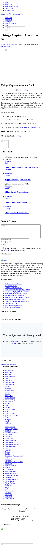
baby (6, 378)
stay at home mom (11, 473)
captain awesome (25, 127)
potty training (9, 458)
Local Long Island (11, 429)
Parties (7, 452)
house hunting (10, 427)
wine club (8, 497)
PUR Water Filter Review (14, 305)
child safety (9, 396)
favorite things (10, 409)
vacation (8, 493)
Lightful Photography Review (15, 295)
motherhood (9, 442)
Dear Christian (10, 398)
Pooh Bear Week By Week (14, 456)
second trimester (10, 471)
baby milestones (10, 382)
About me (8, 372)
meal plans (8, 434)
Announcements (10, 376)
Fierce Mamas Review (12, 307)
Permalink (8, 161)
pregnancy (8, 460)
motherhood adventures (13, 444)
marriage (8, 431)
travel (7, 487)
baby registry (9, 384)
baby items (8, 380)
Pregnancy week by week (14, 462)
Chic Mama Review (12, 303)
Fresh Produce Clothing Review (16, 293)
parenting (8, 450)
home (7, 425)
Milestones (8, 436)
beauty (7, 386)
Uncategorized (10, 491)
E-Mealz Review (11, 286)
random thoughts (10, 466)
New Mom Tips (10, 446)
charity (7, 394)
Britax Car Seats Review (13, 284)
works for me (9, 499)
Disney (7, 403)
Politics (7, 454)
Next (8, 46)
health (7, 421)
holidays (8, 423)
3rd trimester (9, 370)
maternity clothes (11, 433)
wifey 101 (8, 495)
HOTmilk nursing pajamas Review (17, 297)
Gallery (7, 163)
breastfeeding (9, 390)
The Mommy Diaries (12, 479)
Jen (4, 127)
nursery (7, 448)
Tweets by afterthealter (8, 364)
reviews (7, 467)
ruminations (9, 469)
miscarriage (9, 438)
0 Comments (35, 127)
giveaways (8, 419)
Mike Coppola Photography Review (17, 301)
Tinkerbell (8, 485)
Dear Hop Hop (10, 400)
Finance (7, 411)
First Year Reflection (12, 415)
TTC (6, 489)
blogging (8, 388)
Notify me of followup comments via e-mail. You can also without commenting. (21, 249)
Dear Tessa (9, 401)
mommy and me (10, 440)
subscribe (7, 250)
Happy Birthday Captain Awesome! (18, 180)
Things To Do (10, 483)
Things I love (9, 481)
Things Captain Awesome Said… (17, 192)
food (6, 417)
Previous (4, 46)
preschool (8, 464)
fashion (7, 407)
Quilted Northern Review (13, 288)
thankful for (9, 477)
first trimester (9, 413)
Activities (8, 374)
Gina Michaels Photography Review (17, 290)
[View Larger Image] (19, 81)
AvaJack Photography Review (15, 299)
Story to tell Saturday (12, 475)
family (7, 405)
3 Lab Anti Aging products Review (17, 292)
